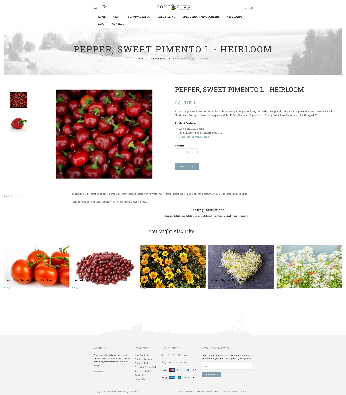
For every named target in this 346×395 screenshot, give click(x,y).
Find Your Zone (141, 355)
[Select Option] (231, 265)
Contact (118, 23)
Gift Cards (234, 16)
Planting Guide (141, 363)
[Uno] (173, 6)
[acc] (96, 7)
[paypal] (180, 373)
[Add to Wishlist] (36, 265)
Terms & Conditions (229, 392)
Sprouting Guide (142, 371)
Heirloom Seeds (158, 58)
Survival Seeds (139, 16)
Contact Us (139, 379)
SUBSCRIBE (210, 375)
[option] (107, 134)
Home (102, 16)
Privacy (243, 392)
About (181, 392)
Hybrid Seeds (140, 375)
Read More (98, 372)
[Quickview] (46, 265)
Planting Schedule (143, 359)
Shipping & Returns (204, 392)
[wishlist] (104, 6)
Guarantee (190, 392)
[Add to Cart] (27, 265)
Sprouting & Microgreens (201, 16)
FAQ (217, 392)
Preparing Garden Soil (145, 367)
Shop (116, 16)
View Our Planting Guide (194, 136)
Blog (101, 23)
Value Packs (166, 16)
